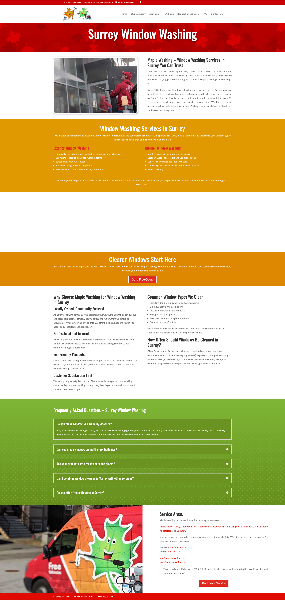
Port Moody (261, 526)
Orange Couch (106, 596)
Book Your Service (213, 583)
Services (154, 14)
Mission (226, 526)
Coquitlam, (187, 526)
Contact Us (217, 14)
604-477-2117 (175, 551)
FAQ (204, 14)
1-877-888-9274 (178, 547)
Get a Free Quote (142, 279)
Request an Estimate (188, 14)
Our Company (138, 14)
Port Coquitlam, (201, 526)
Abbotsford (165, 530)
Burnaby (181, 530)
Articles (169, 14)
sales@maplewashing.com (173, 562)
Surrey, (177, 526)
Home (124, 14)
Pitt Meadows (247, 526)
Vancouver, (216, 526)
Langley (235, 526)
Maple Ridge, (166, 526)
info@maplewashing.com (172, 558)
